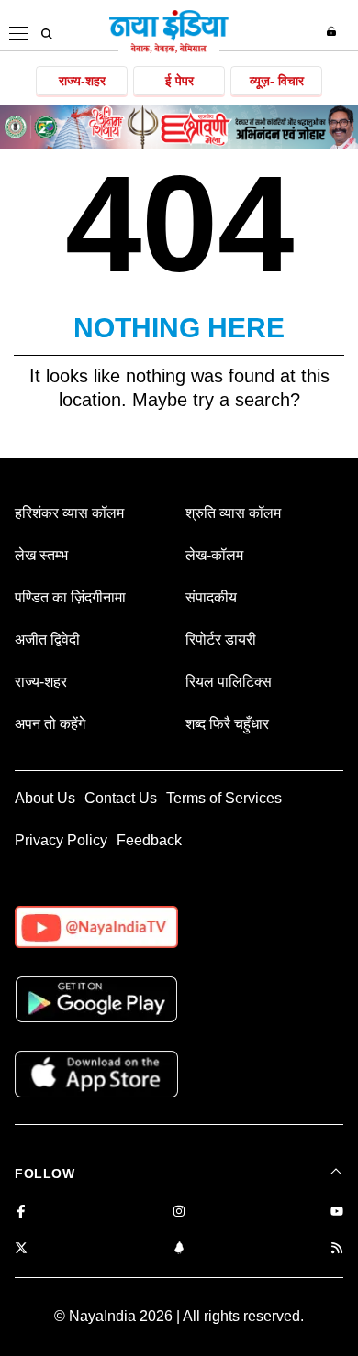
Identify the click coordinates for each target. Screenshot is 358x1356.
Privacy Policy (61, 840)
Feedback (149, 840)
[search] (46, 33)
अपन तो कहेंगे (50, 724)
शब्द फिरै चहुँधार (227, 724)
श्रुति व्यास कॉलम (233, 513)
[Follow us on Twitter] (21, 1249)
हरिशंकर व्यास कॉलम (69, 513)
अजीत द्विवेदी (47, 639)
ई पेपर (179, 80)
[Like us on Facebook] (21, 1212)
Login (333, 31)
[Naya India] (169, 49)
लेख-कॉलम (214, 555)
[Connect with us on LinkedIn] (179, 1249)
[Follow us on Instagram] (179, 1212)
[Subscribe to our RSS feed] (336, 1249)
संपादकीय (211, 597)
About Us (45, 798)
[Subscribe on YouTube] (336, 1212)
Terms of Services (224, 798)
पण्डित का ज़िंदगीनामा (70, 597)
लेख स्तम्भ (41, 555)
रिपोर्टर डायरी (220, 639)
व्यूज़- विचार (277, 80)
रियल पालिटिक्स (228, 681)
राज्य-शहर (82, 80)
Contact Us (120, 798)
